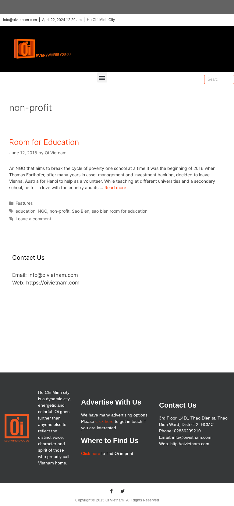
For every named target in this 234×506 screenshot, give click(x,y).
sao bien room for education (119, 211)
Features (24, 203)
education (25, 211)
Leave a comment (33, 218)
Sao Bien (80, 211)
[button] (102, 77)
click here (104, 421)
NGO (42, 211)
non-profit (59, 211)
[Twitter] (123, 491)
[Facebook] (111, 491)
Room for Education (44, 142)
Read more (115, 187)
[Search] (229, 79)
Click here (90, 453)
